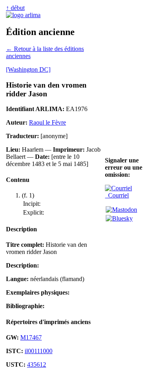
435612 (36, 364)
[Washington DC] (28, 69)
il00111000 (38, 351)
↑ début (15, 7)
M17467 (31, 337)
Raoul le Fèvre (47, 122)
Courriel (117, 195)
